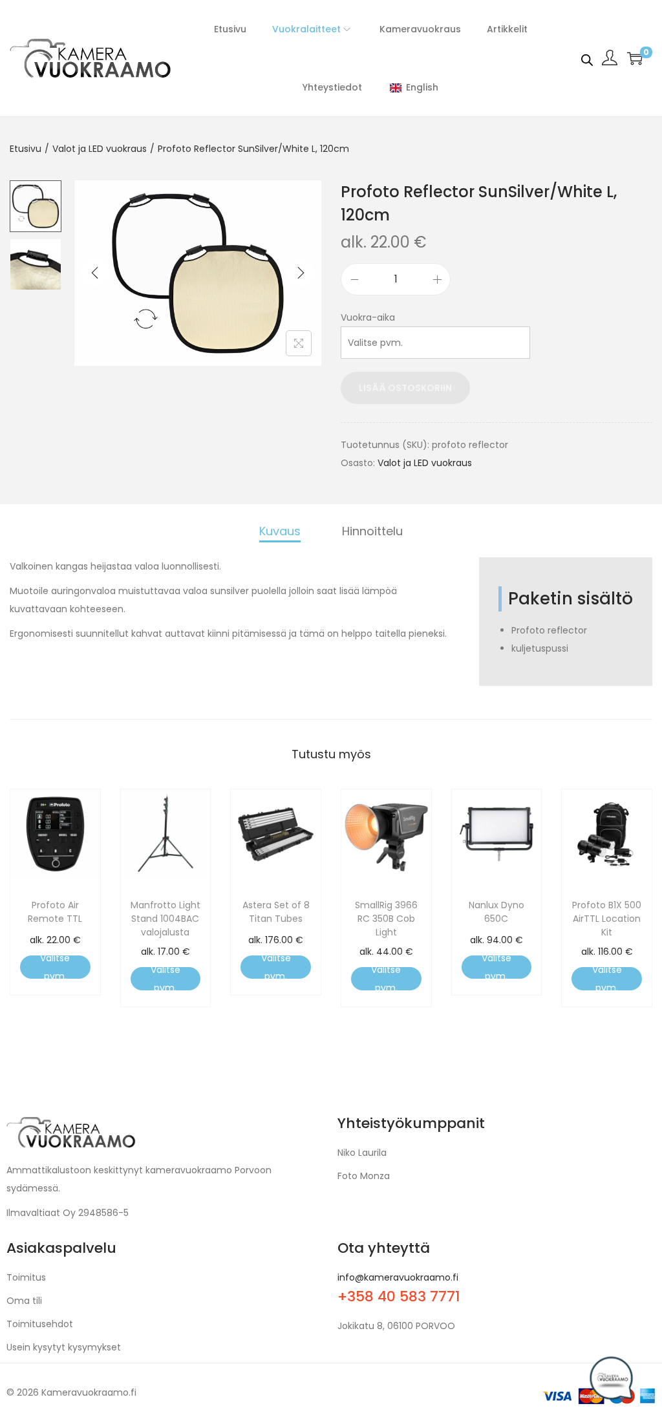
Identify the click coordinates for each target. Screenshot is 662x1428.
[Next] (300, 273)
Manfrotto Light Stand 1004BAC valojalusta (165, 919)
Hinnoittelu (372, 531)
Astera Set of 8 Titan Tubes (276, 912)
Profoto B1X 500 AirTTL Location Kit (606, 919)
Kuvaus (280, 531)
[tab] (280, 532)
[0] (635, 58)
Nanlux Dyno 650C (496, 912)
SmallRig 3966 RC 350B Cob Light (386, 919)
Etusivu (25, 148)
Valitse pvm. (55, 967)
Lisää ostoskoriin (405, 387)
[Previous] (95, 273)
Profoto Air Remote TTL (55, 912)
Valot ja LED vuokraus (99, 148)
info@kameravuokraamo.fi (397, 1277)
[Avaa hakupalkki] (587, 57)
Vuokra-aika (368, 317)
